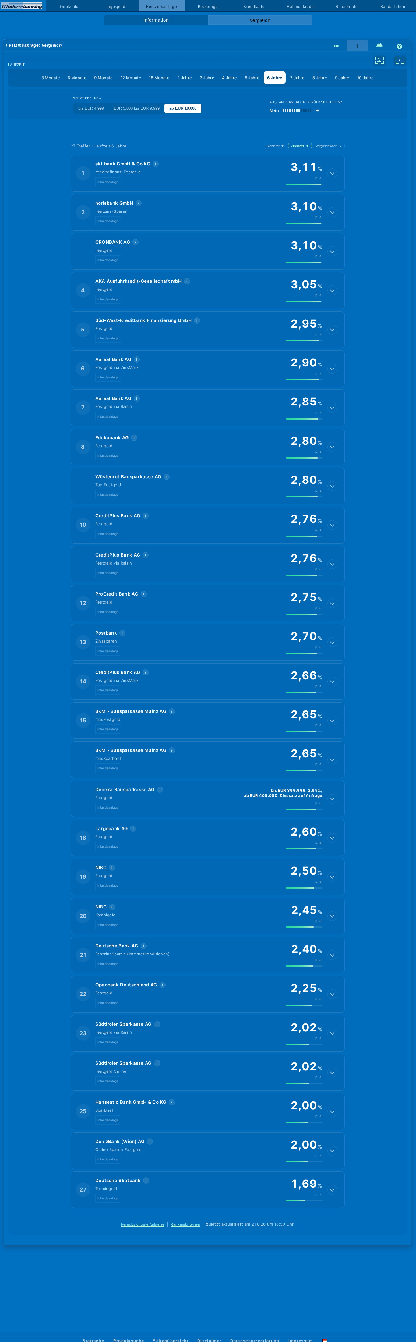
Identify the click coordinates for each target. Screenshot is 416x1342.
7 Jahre (297, 77)
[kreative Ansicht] (380, 46)
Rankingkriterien (185, 1224)
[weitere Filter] (379, 60)
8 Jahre (319, 77)
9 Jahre (342, 77)
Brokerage (208, 7)
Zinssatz (300, 146)
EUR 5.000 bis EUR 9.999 (137, 108)
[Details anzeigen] (332, 173)
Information (156, 20)
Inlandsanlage (108, 182)
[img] (304, 184)
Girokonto (69, 7)
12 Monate (131, 77)
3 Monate (50, 77)
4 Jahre (229, 77)
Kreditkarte (254, 7)
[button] (207, 173)
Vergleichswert (329, 146)
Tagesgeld (115, 7)
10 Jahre (365, 77)
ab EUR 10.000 (182, 108)
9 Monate (103, 77)
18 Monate (159, 77)
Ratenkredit (347, 7)
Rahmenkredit (300, 7)
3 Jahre (207, 77)
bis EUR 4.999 (91, 108)
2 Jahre (184, 77)
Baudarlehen (392, 7)
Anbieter (275, 146)
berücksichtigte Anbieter (142, 1224)
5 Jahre (252, 77)
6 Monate (77, 77)
